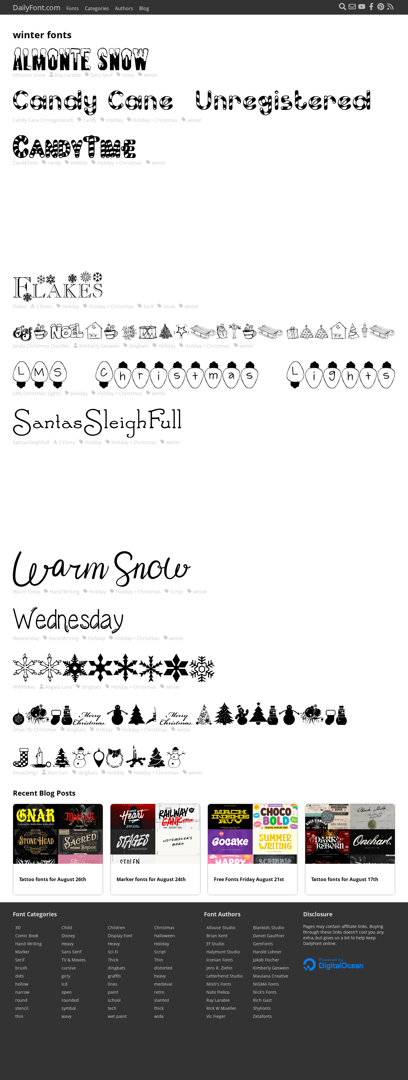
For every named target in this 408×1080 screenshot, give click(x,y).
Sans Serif (101, 75)
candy (89, 120)
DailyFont (36, 7)
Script (176, 591)
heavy (160, 976)
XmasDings (26, 772)
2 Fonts (44, 306)
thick (159, 1008)
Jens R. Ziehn (219, 968)
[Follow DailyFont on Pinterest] (380, 7)
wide (159, 1016)
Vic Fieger (216, 1016)
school (114, 1000)
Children (116, 927)
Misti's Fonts (218, 984)
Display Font (120, 935)
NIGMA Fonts (266, 984)
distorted (163, 968)
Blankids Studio (268, 927)
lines (112, 984)
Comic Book (26, 935)
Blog (144, 8)
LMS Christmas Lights (37, 393)
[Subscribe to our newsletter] (352, 7)
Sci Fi (113, 952)
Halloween (164, 935)
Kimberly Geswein (98, 346)
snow (127, 75)
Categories (97, 8)
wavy (66, 1016)
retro (159, 992)
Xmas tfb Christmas (35, 729)
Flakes (20, 306)
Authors (124, 8)
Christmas (164, 927)
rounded (70, 1000)
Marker (22, 952)
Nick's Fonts (265, 992)
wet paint (117, 1016)
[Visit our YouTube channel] (361, 7)
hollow (21, 984)
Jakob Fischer (266, 960)
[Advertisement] (204, 224)
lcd (65, 984)
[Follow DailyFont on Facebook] (371, 7)
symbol (69, 1008)
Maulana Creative (270, 976)
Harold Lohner (267, 952)
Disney (68, 935)
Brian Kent (217, 935)
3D (18, 927)
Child (67, 927)
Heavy (67, 943)
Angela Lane (58, 687)
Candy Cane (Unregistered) (44, 120)
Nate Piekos (218, 992)
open (67, 992)
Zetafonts (262, 1016)
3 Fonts (66, 442)
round (21, 1000)
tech (112, 1008)
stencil (21, 1008)
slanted (161, 1000)
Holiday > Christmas (154, 120)
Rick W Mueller (221, 1008)
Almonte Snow (30, 75)
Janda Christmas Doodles (42, 346)
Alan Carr (57, 772)
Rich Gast (262, 1000)
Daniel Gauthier (269, 935)
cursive (69, 968)
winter (150, 75)
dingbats (138, 346)
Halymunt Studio (223, 952)
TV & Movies (74, 960)
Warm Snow (27, 591)
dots (19, 976)
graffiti (114, 976)
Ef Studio (215, 943)
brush (21, 968)
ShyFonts (262, 1008)
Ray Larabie (67, 75)
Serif (148, 306)
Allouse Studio (220, 927)
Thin (158, 960)
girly (66, 976)
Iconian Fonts (219, 960)
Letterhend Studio (224, 976)
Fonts (72, 8)
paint (113, 992)
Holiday (114, 120)
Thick (113, 960)
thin (19, 1016)
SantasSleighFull (31, 442)
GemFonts (263, 943)
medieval (163, 984)
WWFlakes (25, 687)
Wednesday (26, 638)
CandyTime (26, 162)
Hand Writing (63, 591)
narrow (22, 992)
